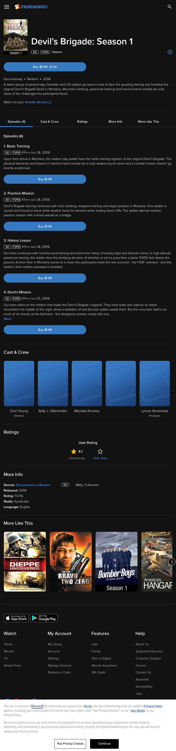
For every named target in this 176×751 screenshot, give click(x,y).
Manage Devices (59, 665)
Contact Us (143, 672)
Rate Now (100, 458)
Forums (141, 665)
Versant (37, 706)
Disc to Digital (101, 658)
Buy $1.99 (45, 179)
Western (45, 485)
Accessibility (144, 687)
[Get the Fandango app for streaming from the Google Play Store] (44, 618)
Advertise (142, 679)
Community (77, 458)
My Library (55, 644)
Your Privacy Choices (70, 744)
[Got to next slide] (172, 562)
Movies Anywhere (104, 665)
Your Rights (137, 711)
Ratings (82, 122)
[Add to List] (170, 52)
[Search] (170, 6)
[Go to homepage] (31, 6)
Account (54, 651)
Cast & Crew (49, 122)
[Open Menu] (6, 7)
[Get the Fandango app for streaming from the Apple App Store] (16, 618)
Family (96, 651)
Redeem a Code (59, 672)
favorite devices (36, 102)
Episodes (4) (16, 122)
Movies (9, 651)
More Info (115, 122)
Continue (104, 744)
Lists (95, 644)
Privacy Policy (153, 706)
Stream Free (12, 665)
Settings (53, 658)
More (7, 319)
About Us (142, 644)
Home (8, 644)
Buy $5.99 (52, 67)
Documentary (26, 485)
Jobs (139, 694)
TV (6, 658)
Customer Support (148, 658)
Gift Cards (98, 672)
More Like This (148, 122)
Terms (88, 706)
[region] (88, 725)
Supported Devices (149, 651)
